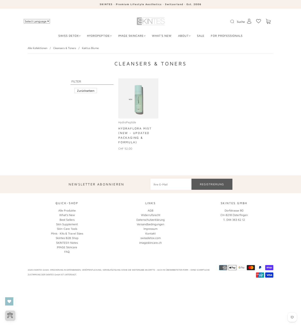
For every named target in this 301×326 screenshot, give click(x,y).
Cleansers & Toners (64, 48)
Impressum (150, 228)
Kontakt (150, 233)
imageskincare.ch (150, 242)
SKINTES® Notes (67, 242)
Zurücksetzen (85, 90)
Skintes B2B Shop (67, 238)
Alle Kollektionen (37, 48)
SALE (200, 35)
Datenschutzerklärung (150, 219)
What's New (67, 215)
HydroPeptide (98, 35)
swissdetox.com (150, 238)
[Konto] (249, 21)
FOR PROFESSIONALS (227, 35)
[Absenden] (234, 21)
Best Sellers (67, 219)
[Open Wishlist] (9, 301)
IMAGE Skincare (131, 35)
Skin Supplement (67, 224)
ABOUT (183, 35)
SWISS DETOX (68, 35)
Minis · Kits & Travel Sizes (67, 233)
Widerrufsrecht (150, 215)
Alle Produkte (67, 210)
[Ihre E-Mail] (170, 184)
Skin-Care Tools (67, 228)
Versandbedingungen (150, 224)
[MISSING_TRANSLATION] (231, 21)
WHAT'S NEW (162, 35)
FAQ (67, 251)
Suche (241, 21)
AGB (150, 210)
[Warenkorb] (268, 21)
